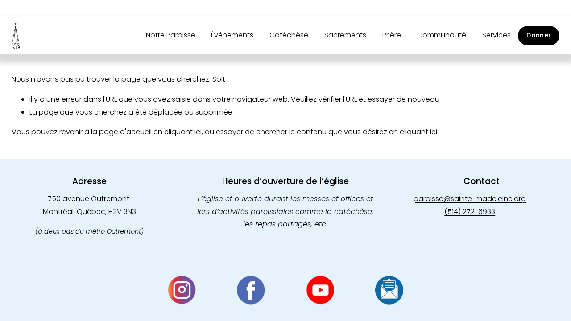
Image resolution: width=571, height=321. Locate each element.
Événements (232, 35)
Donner (538, 35)
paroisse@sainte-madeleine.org (470, 198)
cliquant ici (183, 132)
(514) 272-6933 (469, 211)
